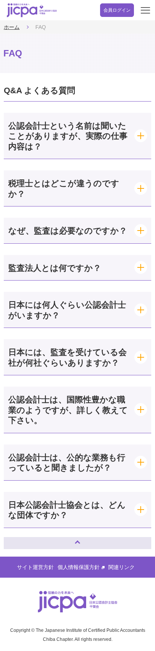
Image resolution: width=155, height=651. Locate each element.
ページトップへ (17, 540)
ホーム (12, 27)
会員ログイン (117, 10)
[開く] (77, 136)
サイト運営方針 (35, 567)
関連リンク (121, 567)
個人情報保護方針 (79, 567)
